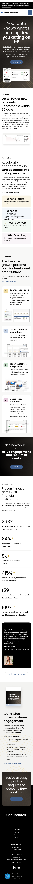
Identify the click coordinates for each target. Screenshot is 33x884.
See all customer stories (16, 674)
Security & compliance (18, 873)
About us (16, 832)
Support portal (16, 847)
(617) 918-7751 (16, 862)
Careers (16, 835)
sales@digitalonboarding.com (16, 859)
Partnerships (16, 840)
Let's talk (16, 62)
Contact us (16, 857)
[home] (9, 11)
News (16, 837)
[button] (30, 12)
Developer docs (17, 850)
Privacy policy (16, 878)
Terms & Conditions (17, 876)
